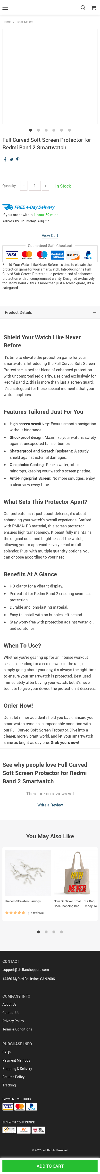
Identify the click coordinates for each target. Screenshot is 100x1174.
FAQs (6, 1052)
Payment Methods (16, 1060)
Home (6, 21)
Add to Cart (50, 1166)
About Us (9, 1004)
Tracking (9, 1085)
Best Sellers (25, 21)
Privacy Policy (13, 1021)
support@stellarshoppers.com (25, 969)
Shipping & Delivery (17, 1068)
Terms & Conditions (17, 1029)
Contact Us (10, 1012)
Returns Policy (13, 1077)
